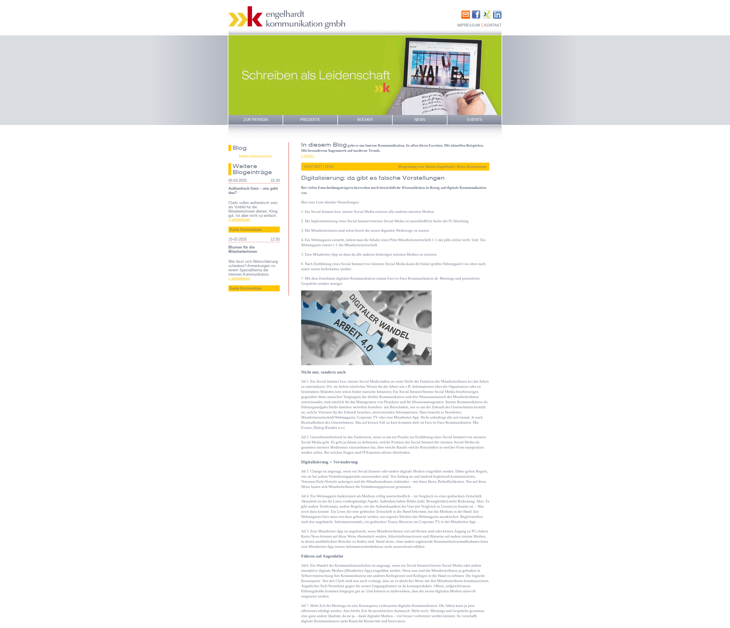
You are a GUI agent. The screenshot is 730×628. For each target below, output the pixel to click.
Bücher (365, 120)
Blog (240, 148)
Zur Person (256, 120)
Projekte (310, 120)
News (419, 120)
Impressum (468, 25)
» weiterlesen (239, 219)
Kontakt (493, 25)
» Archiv (307, 156)
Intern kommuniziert (255, 156)
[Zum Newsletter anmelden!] (465, 14)
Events (474, 120)
